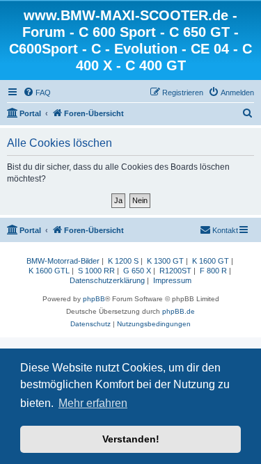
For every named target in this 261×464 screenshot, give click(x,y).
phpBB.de (178, 311)
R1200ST (175, 270)
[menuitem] (37, 92)
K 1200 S (123, 261)
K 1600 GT (210, 261)
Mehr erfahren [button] (92, 403)
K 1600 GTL (49, 270)
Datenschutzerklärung (107, 280)
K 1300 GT (165, 261)
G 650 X (137, 270)
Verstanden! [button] (130, 439)
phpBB (94, 299)
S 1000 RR (96, 270)
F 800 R (213, 270)
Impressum (172, 280)
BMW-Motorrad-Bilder (63, 261)
